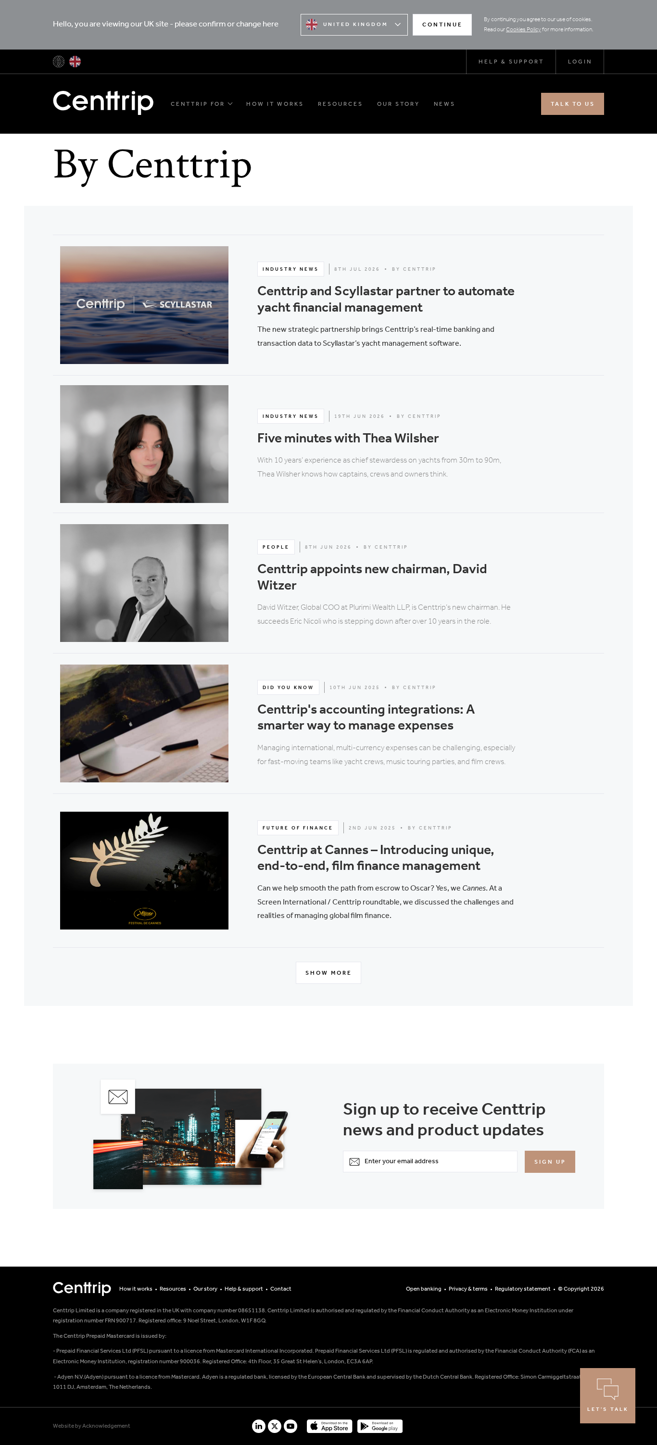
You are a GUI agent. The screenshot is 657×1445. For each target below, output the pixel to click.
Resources (340, 104)
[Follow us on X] (274, 1426)
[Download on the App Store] (329, 1426)
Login (580, 61)
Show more (328, 973)
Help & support (511, 61)
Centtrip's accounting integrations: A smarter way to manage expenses (366, 718)
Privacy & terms (468, 1289)
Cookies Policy (523, 30)
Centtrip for (198, 104)
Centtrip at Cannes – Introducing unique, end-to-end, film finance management (375, 859)
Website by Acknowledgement (91, 1426)
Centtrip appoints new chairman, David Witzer (372, 578)
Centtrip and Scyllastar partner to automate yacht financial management (386, 300)
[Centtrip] (58, 61)
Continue (442, 24)
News (444, 104)
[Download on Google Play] (380, 1426)
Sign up (550, 1162)
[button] (328, 305)
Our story (398, 104)
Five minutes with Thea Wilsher (348, 439)
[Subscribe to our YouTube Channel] (290, 1426)
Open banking (424, 1289)
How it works (275, 104)
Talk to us (573, 104)
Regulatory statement (523, 1289)
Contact (280, 1289)
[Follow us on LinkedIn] (258, 1426)
